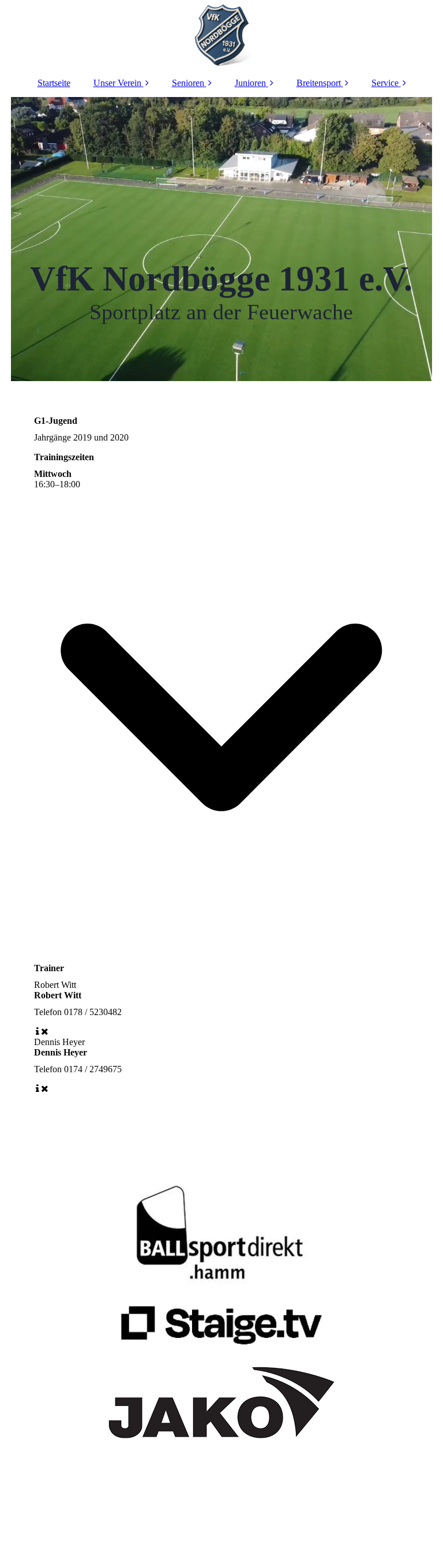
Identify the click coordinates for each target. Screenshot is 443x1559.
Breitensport (318, 83)
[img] (221, 34)
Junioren (250, 83)
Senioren (188, 83)
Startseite (53, 83)
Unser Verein (117, 83)
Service (385, 83)
